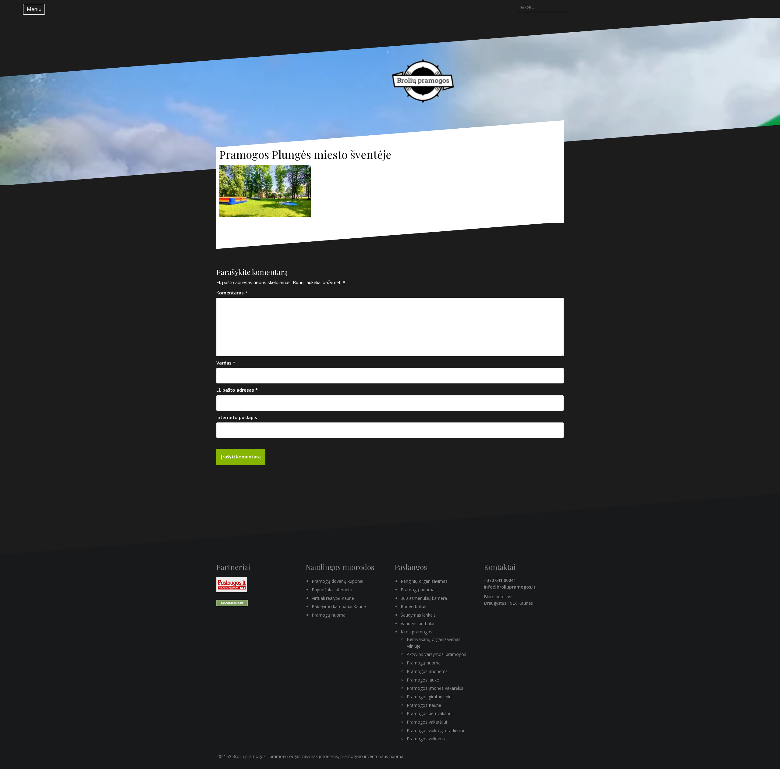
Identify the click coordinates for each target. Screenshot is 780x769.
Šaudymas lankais (418, 615)
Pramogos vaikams (426, 739)
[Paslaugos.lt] (231, 584)
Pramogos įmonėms (427, 671)
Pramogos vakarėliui (427, 722)
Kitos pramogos (416, 632)
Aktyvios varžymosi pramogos (436, 654)
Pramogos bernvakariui (429, 713)
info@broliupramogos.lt (510, 587)
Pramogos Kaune (424, 705)
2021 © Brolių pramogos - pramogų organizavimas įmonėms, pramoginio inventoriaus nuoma (309, 756)
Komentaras (231, 293)
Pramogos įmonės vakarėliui (435, 688)
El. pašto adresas (237, 390)
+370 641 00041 (500, 580)
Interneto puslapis (236, 417)
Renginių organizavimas (424, 581)
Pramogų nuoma (329, 615)
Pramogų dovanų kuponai (337, 581)
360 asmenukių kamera (424, 598)
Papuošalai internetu (332, 590)
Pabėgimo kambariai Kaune (339, 606)
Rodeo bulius (413, 606)
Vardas (225, 363)
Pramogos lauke (423, 680)
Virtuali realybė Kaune (333, 598)
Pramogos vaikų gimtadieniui (435, 730)
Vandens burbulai (417, 623)
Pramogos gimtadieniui (429, 697)
